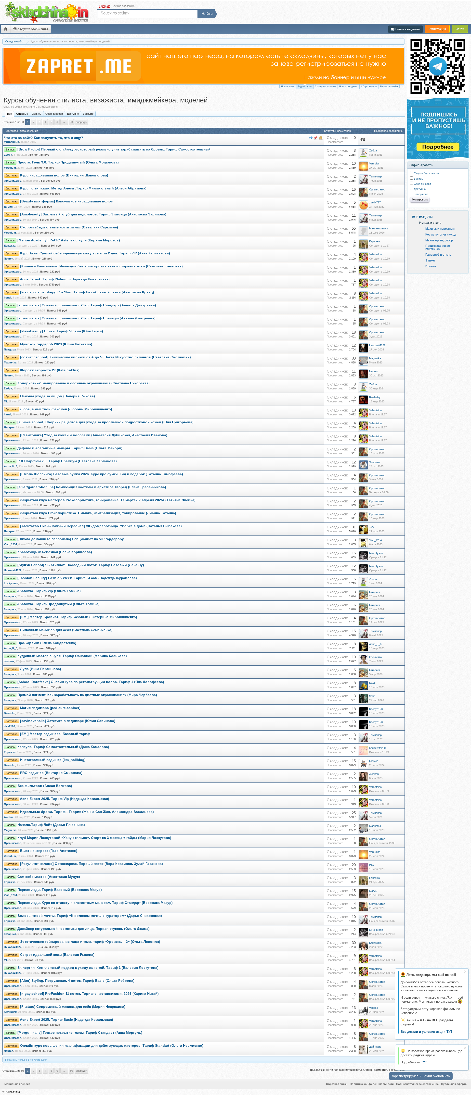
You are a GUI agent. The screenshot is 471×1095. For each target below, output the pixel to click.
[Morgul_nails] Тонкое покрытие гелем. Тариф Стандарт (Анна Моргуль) (79, 1032)
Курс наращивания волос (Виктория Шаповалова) (64, 175)
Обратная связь (336, 1084)
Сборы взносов (369, 86)
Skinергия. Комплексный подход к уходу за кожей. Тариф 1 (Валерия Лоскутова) (87, 968)
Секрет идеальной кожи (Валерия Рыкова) (57, 955)
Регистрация (437, 28)
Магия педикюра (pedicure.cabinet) (50, 708)
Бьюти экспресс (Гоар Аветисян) (48, 851)
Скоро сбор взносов (426, 173)
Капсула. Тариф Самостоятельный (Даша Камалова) (63, 747)
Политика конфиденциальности (372, 1084)
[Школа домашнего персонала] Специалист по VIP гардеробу (70, 539)
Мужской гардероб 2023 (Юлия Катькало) (56, 344)
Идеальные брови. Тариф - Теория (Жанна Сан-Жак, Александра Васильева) (87, 812)
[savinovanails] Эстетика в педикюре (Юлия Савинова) (67, 721)
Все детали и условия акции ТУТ (426, 1031)
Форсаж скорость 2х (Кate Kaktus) (49, 370)
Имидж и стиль (430, 222)
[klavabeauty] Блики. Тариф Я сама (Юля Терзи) (61, 331)
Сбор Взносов (54, 113)
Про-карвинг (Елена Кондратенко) (46, 643)
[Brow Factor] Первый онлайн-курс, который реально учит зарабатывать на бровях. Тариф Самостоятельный (113, 149)
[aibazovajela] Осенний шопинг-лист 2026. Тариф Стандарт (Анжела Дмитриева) (86, 305)
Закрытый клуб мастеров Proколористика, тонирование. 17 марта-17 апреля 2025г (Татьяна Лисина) (108, 500)
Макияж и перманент (440, 228)
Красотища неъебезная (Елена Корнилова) (54, 552)
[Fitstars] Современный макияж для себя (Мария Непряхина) (72, 1006)
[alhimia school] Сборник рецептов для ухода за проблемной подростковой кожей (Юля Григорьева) (105, 422)
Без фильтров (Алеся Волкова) (44, 786)
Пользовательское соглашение (417, 1084)
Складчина (13, 1091)
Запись (36, 113)
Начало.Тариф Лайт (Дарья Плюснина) (51, 825)
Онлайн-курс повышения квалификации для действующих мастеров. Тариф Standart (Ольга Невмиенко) (111, 1045)
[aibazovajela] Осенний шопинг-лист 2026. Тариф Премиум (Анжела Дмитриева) (86, 318)
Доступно (73, 113)
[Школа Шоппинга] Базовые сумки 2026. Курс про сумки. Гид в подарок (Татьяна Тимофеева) (101, 474)
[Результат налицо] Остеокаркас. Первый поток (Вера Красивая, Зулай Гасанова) (91, 864)
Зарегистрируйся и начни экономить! (421, 1076)
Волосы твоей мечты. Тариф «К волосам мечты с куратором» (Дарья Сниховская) (89, 916)
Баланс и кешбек (389, 86)
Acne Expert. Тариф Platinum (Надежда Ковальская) (65, 279)
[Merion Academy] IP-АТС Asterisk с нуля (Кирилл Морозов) (68, 240)
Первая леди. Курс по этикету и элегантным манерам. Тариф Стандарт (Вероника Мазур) (95, 903)
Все (9, 113)
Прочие (430, 266)
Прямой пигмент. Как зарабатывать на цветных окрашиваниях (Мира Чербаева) (87, 695)
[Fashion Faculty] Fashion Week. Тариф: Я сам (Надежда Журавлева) (77, 578)
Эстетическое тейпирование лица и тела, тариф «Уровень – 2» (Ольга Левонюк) (90, 942)
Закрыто (88, 113)
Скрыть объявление (465, 971)
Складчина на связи (325, 86)
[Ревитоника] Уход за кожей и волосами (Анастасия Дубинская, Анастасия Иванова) (93, 435)
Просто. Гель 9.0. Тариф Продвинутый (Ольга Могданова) (68, 162)
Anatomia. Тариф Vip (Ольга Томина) (49, 591)
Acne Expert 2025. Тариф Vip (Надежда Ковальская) (64, 799)
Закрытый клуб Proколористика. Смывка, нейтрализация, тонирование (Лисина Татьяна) (98, 513)
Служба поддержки (123, 5)
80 (71, 122)
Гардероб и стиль (438, 254)
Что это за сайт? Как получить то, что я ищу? (43, 138)
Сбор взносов (422, 183)
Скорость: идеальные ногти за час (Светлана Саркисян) (69, 227)
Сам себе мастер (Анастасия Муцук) (48, 877)
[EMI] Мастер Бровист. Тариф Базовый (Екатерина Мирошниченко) (78, 617)
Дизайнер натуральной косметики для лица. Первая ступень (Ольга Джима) (83, 929)
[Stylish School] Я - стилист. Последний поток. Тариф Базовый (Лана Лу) (80, 565)
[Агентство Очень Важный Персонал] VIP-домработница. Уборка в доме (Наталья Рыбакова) (101, 526)
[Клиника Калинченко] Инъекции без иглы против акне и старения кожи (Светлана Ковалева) (101, 266)
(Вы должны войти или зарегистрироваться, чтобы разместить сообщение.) (357, 1069)
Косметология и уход (440, 234)
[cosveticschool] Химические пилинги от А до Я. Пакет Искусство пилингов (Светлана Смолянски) (105, 357)
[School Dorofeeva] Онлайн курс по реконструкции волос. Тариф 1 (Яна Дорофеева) (90, 682)
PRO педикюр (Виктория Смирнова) (51, 773)
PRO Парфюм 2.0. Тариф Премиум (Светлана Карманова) (67, 461)
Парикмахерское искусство (437, 247)
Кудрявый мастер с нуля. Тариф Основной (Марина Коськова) (72, 656)
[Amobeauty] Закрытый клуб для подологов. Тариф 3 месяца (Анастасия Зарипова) (93, 214)
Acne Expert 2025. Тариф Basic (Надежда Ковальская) (66, 1019)
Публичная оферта (454, 1084)
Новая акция (287, 86)
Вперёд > (81, 122)
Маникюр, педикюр (439, 240)
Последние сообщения (30, 28)
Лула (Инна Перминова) (40, 669)
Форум (6, 29)
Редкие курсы (305, 86)
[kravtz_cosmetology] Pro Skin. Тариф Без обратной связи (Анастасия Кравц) (87, 292)
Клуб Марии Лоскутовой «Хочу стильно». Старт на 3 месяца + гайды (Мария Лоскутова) (94, 838)
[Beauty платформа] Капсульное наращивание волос (66, 201)
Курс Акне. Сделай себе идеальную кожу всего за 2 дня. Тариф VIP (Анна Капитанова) (95, 253)
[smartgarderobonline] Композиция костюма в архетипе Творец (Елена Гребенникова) (91, 487)
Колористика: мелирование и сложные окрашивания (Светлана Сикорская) (83, 383)
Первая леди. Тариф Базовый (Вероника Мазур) (59, 890)
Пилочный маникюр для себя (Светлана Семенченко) (66, 630)
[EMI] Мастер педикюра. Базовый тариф (55, 734)
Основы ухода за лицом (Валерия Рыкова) (57, 396)
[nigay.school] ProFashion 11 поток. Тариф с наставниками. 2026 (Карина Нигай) (89, 993)
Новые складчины (348, 86)
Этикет (430, 260)
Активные (22, 113)
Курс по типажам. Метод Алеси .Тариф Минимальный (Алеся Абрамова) (83, 188)
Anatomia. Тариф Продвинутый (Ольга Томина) (58, 604)
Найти (207, 14)
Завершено (420, 194)
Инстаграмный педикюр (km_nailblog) (53, 760)
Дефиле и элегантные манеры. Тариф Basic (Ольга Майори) (69, 448)
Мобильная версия (17, 1084)
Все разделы (422, 217)
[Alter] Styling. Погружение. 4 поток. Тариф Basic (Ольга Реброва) (77, 981)
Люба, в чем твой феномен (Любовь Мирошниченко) (66, 409)
